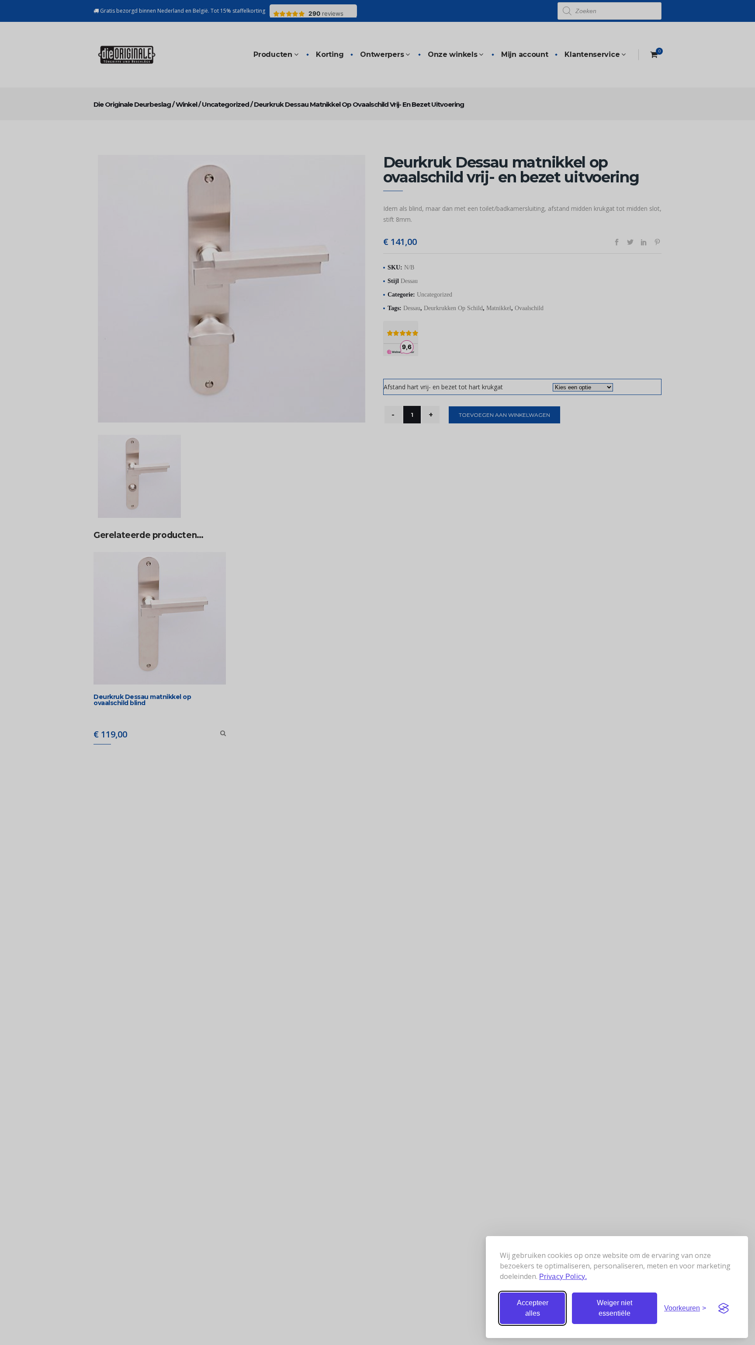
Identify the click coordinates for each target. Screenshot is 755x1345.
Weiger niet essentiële (614, 1308)
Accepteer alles (532, 1308)
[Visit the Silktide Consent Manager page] (723, 1308)
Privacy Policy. (563, 1276)
